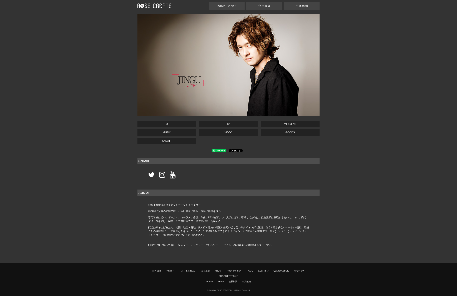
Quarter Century (281, 271)
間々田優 (156, 271)
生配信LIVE (290, 124)
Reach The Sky (233, 271)
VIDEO (228, 132)
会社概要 (233, 281)
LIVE (228, 124)
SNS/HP (166, 140)
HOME (209, 281)
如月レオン (263, 271)
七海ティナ (299, 271)
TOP (166, 124)
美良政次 (205, 271)
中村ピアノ (171, 271)
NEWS (221, 281)
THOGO (249, 271)
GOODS (290, 132)
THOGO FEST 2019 (228, 276)
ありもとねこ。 (188, 271)
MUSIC (167, 132)
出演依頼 (246, 281)
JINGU (218, 271)
